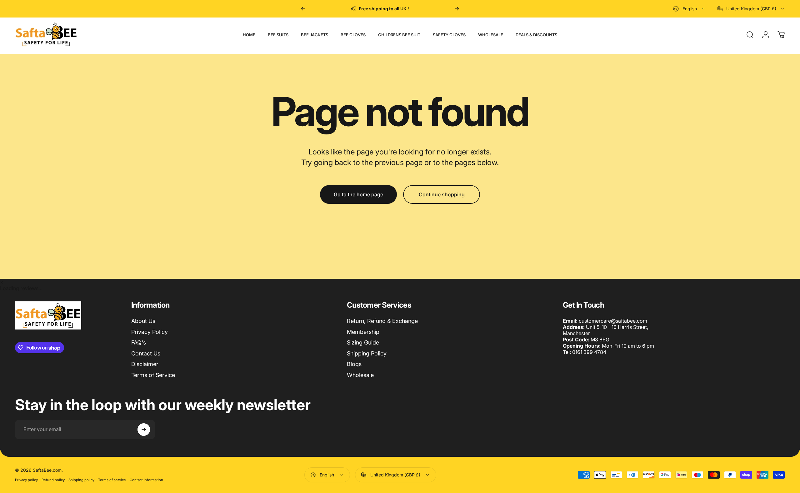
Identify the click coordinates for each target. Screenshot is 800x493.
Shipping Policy (367, 353)
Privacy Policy (149, 332)
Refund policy (53, 480)
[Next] (457, 9)
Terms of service (112, 480)
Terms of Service (153, 375)
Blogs (354, 364)
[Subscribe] (144, 429)
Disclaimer (144, 364)
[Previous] (303, 9)
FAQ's (138, 342)
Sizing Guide (363, 342)
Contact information (146, 480)
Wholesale (360, 375)
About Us (143, 321)
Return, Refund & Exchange (382, 321)
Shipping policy (81, 480)
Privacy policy (26, 480)
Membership (363, 332)
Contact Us (145, 353)
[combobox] (689, 9)
